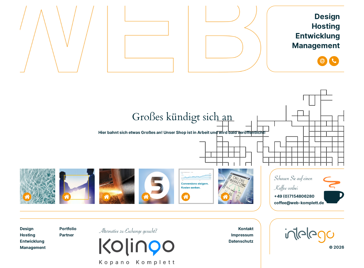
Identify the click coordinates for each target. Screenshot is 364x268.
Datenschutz (241, 241)
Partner (66, 234)
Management (316, 45)
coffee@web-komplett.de (299, 202)
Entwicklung (317, 35)
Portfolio (67, 228)
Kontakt (245, 228)
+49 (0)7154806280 (294, 196)
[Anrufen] (334, 61)
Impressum (242, 234)
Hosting (326, 26)
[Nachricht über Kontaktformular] (322, 61)
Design (327, 16)
